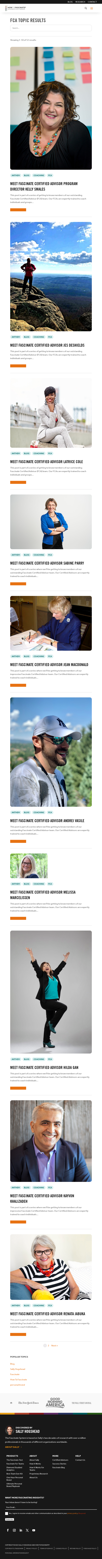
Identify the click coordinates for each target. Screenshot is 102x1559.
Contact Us (80, 1460)
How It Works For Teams (36, 1468)
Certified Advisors (60, 1460)
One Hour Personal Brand (14, 1478)
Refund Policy (75, 1548)
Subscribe (9, 1519)
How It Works (35, 1464)
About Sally (12, 1447)
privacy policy (72, 1513)
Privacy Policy (31, 1548)
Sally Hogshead (17, 1369)
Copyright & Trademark (14, 1548)
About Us (33, 1477)
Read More (16, 209)
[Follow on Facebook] (8, 1530)
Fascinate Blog (58, 1467)
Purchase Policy (90, 1548)
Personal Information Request (17, 1553)
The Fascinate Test (14, 1460)
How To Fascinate (18, 1379)
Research (80, 2)
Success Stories (59, 1464)
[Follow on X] (27, 1530)
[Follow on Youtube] (33, 1530)
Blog (70, 2)
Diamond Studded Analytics (14, 1468)
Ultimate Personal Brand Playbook (14, 1485)
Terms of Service (46, 1548)
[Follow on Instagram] (14, 1530)
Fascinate (15, 1374)
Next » (54, 1345)
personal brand (17, 1384)
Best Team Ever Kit (14, 1474)
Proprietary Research (38, 1474)
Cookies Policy (61, 1548)
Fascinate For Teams (15, 1464)
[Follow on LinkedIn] (21, 1530)
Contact (92, 2)
